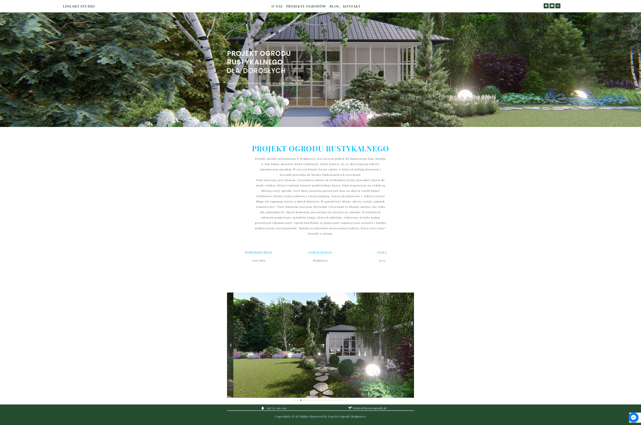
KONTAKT (352, 6)
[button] (231, 345)
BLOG (335, 6)
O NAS (277, 6)
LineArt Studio (79, 6)
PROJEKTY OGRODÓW (306, 6)
